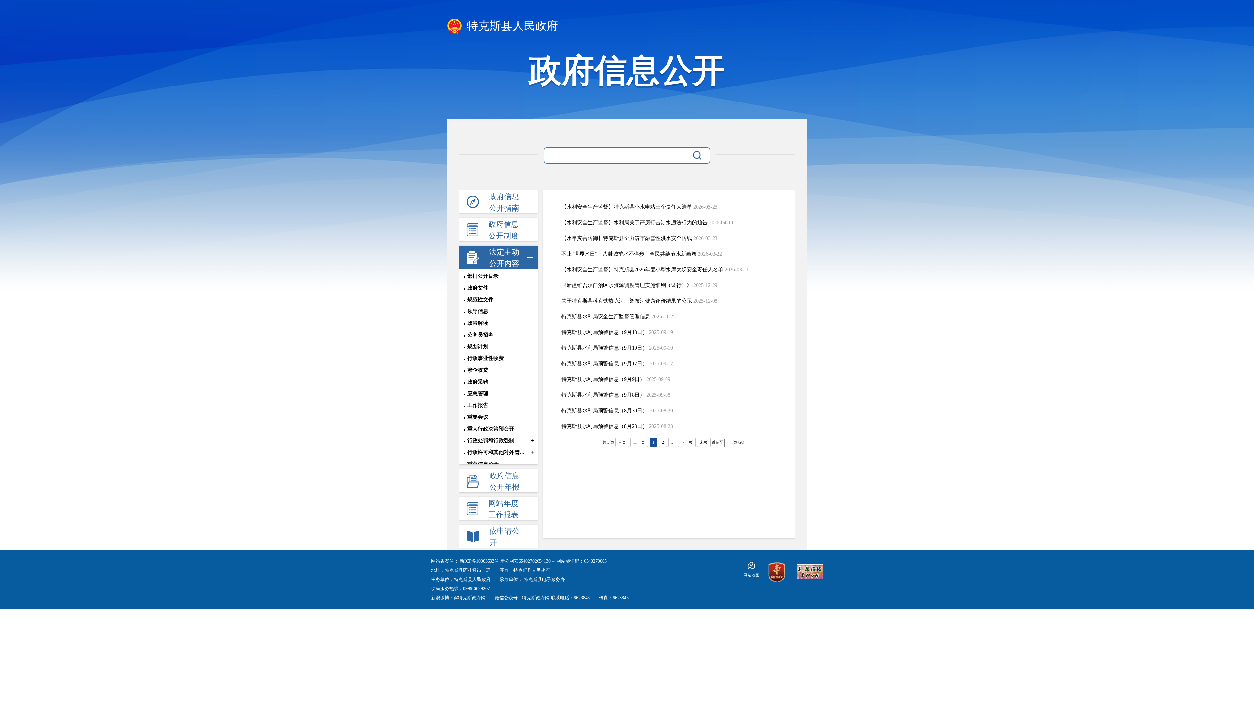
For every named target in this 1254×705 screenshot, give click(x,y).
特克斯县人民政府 (511, 26)
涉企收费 (477, 370)
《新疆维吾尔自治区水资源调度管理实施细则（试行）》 (626, 285)
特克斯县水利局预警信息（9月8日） (603, 395)
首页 (622, 442)
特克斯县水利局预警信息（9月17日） (604, 363)
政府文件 (477, 287)
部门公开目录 (483, 276)
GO (741, 442)
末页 (704, 442)
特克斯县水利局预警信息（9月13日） (604, 332)
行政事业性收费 (485, 358)
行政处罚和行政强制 (490, 440)
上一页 (639, 442)
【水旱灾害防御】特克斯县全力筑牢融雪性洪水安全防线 (626, 238)
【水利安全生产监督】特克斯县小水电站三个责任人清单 (626, 207)
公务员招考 (480, 334)
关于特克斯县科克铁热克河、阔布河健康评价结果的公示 (626, 301)
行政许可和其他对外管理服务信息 (498, 452)
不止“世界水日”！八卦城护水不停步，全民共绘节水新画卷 (629, 254)
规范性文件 (480, 299)
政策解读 (477, 323)
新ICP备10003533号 (480, 561)
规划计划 (477, 346)
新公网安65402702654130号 (528, 561)
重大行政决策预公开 (490, 428)
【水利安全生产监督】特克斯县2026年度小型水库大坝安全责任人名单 (642, 269)
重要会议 (477, 417)
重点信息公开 (483, 464)
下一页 (687, 442)
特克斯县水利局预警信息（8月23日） (604, 426)
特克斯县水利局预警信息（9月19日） (604, 348)
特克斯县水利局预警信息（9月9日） (603, 379)
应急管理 (477, 393)
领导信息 (477, 311)
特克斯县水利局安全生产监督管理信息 (605, 316)
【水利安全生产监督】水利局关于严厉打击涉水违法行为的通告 (634, 222)
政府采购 (477, 381)
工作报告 (477, 405)
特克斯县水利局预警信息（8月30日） (604, 410)
